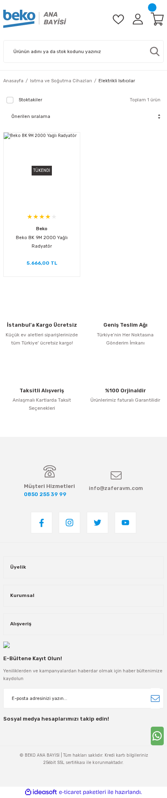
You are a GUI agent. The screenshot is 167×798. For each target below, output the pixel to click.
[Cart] (157, 18)
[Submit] (155, 698)
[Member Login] (137, 18)
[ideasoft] (41, 792)
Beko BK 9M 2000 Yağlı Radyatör (42, 242)
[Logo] (34, 19)
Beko (41, 228)
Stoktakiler (30, 100)
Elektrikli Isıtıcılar (116, 80)
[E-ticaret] (82, 792)
